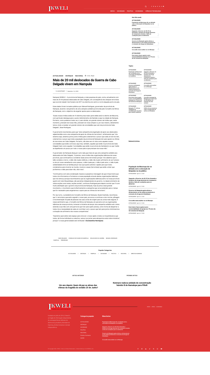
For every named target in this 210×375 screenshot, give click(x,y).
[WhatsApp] (161, 6)
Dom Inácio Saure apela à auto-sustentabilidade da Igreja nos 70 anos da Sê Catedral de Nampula (143, 57)
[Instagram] (154, 6)
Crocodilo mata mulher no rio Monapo (143, 49)
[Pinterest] (114, 91)
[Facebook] (152, 6)
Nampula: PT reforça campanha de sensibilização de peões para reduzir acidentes (135, 110)
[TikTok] (157, 6)
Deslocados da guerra (97, 238)
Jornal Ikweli (61, 91)
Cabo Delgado (62, 238)
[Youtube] (163, 6)
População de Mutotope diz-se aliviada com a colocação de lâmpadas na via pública (143, 24)
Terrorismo (64, 240)
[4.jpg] (86, 235)
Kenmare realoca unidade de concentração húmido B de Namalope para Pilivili (132, 314)
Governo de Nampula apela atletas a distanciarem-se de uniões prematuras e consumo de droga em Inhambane (143, 42)
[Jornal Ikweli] (54, 91)
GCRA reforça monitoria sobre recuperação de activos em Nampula (150, 110)
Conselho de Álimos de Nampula (79, 238)
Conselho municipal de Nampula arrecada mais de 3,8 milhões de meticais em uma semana (150, 100)
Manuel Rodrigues (111, 238)
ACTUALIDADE (58, 75)
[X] (159, 6)
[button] (146, 6)
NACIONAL (79, 75)
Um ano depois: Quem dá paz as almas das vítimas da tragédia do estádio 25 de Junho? (78, 284)
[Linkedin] (156, 6)
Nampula (56, 240)
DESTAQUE (69, 75)
